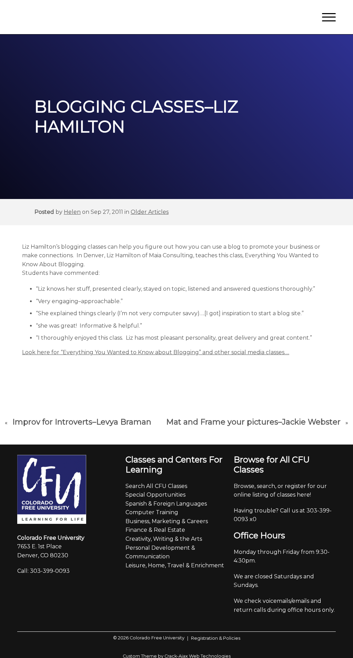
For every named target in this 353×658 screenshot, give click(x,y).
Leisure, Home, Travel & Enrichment (174, 565)
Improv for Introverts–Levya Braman (81, 422)
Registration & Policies (213, 638)
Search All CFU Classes (156, 486)
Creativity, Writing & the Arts (163, 539)
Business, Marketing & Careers (166, 521)
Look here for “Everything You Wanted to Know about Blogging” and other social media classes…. (155, 352)
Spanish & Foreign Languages (166, 503)
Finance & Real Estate (155, 530)
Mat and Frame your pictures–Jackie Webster (253, 422)
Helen (72, 212)
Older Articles (150, 212)
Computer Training (151, 512)
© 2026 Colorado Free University (148, 637)
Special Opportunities (155, 494)
